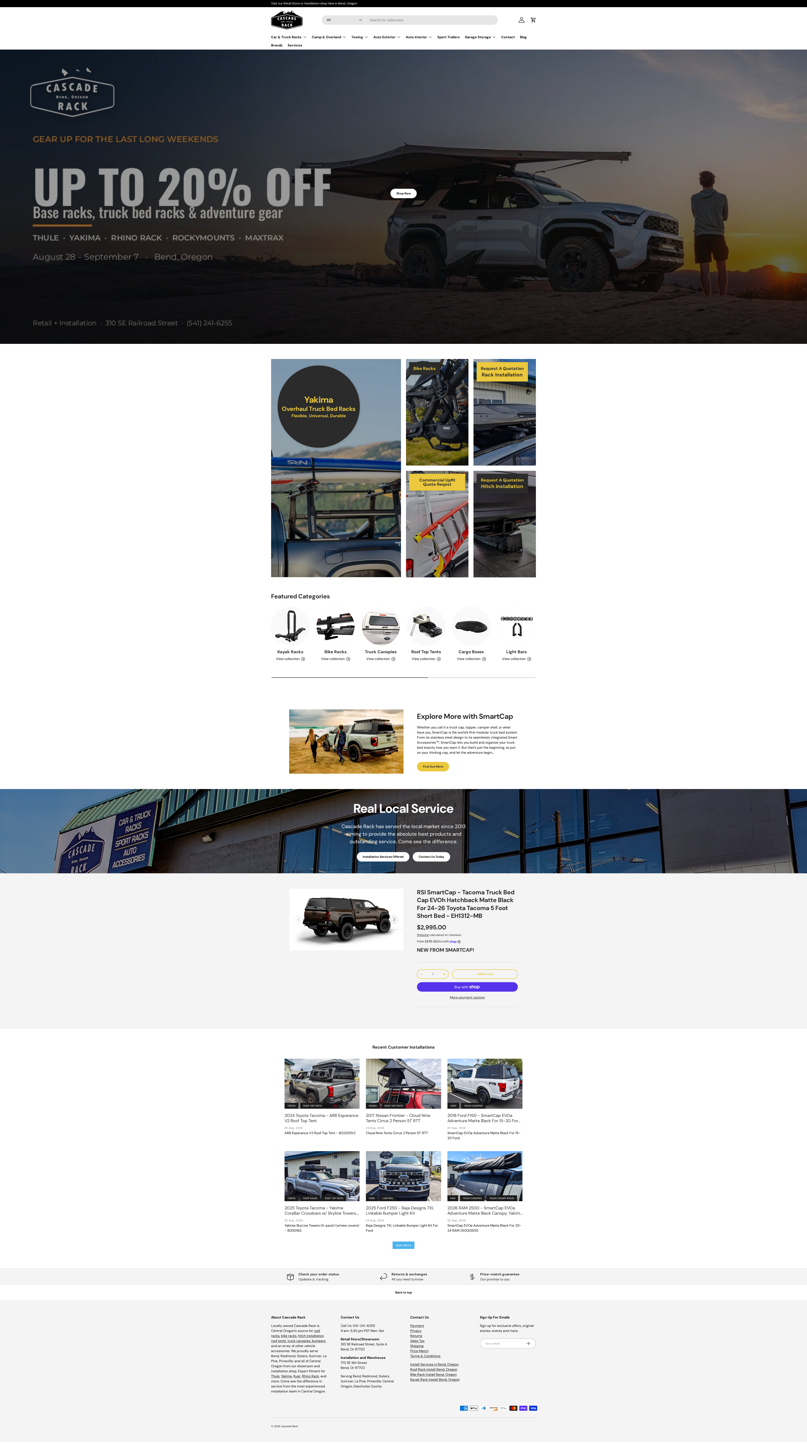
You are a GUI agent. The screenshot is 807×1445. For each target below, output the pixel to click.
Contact (508, 37)
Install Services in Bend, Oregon (434, 1364)
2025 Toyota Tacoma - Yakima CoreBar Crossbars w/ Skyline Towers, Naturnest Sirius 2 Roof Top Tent (321, 1210)
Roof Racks (310, 1198)
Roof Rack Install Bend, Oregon (433, 1369)
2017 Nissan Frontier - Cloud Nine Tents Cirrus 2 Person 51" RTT (398, 1118)
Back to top (403, 1292)
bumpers (319, 1341)
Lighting (387, 1198)
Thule (275, 1376)
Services (295, 45)
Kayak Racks (290, 652)
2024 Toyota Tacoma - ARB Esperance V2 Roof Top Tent (321, 1118)
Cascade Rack (289, 1426)
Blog (523, 37)
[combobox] (410, 20)
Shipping (423, 935)
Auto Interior (416, 37)
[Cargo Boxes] (471, 626)
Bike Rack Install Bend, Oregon (433, 1374)
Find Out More (433, 766)
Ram (452, 1198)
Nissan (373, 1105)
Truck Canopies (381, 652)
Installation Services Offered (383, 857)
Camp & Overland (326, 37)
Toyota (291, 1105)
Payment (417, 1326)
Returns (416, 1336)
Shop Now (403, 193)
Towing (357, 37)
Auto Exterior (384, 37)
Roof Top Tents (426, 652)
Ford (453, 1105)
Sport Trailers (448, 37)
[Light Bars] (517, 626)
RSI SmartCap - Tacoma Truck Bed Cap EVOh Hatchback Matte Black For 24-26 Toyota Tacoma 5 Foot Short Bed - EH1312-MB (465, 904)
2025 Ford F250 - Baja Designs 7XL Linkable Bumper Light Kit (400, 1210)
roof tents (278, 1341)
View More (403, 1245)
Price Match (419, 1351)
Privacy (416, 1331)
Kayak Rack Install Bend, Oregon (435, 1379)
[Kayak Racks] (290, 626)
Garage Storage (478, 37)
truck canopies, (299, 1341)
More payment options (467, 997)
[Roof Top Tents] (426, 626)
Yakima (286, 1376)
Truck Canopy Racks (501, 1198)
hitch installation (311, 1336)
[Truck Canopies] (381, 626)
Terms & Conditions (425, 1356)
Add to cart (485, 974)
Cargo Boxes (471, 652)
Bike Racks (335, 652)
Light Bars (516, 652)
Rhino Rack (310, 1376)
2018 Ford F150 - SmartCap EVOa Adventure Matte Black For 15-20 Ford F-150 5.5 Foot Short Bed (484, 1118)
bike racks (289, 1336)
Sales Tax (417, 1341)
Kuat (297, 1376)
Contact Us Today (431, 857)
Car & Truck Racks (286, 37)
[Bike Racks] (335, 626)
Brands (277, 45)
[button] (533, 20)
